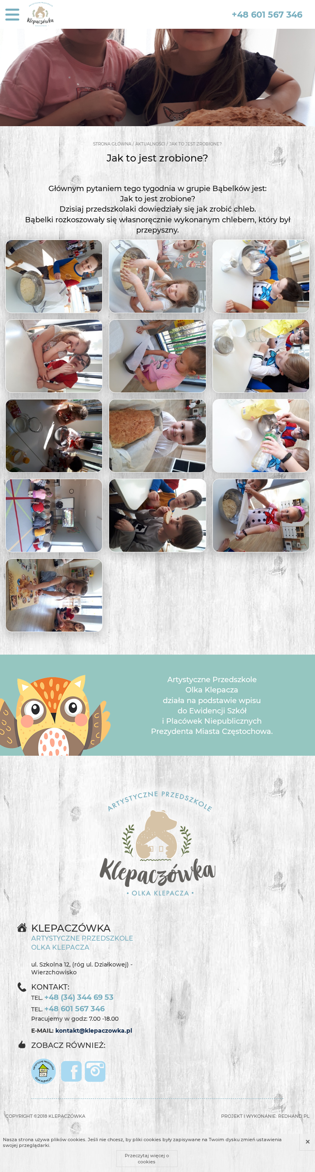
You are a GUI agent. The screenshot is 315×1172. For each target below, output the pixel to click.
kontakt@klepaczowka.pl (93, 1030)
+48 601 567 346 (267, 14)
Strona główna (112, 144)
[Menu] (12, 14)
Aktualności (150, 144)
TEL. (72, 997)
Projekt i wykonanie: (265, 1116)
